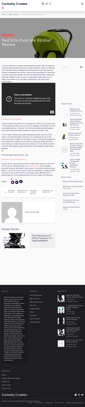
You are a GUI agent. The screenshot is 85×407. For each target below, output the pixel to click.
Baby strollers (8, 35)
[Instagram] (50, 3)
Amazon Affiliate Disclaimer (11, 378)
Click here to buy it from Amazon (14, 159)
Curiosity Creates (14, 4)
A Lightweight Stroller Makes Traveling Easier (74, 307)
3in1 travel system (36, 295)
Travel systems (35, 319)
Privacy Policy (6, 385)
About (4, 375)
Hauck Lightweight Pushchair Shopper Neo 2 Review (73, 329)
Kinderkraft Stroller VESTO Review (73, 318)
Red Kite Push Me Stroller (11, 119)
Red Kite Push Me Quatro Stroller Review (74, 296)
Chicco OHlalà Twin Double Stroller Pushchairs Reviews (75, 163)
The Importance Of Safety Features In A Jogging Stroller (42, 238)
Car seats (33, 305)
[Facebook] (43, 3)
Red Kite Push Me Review (33, 192)
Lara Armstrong (9, 49)
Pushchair (33, 315)
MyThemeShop (35, 401)
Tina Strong (9, 245)
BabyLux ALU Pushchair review (76, 110)
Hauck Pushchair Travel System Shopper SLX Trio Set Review (76, 122)
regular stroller (33, 166)
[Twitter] (46, 3)
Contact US (6, 381)
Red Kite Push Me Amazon (23, 191)
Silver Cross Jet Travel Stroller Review (74, 341)
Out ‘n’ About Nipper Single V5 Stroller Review (13, 240)
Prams (32, 312)
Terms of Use (6, 388)
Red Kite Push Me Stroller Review (74, 134)
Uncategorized (35, 322)
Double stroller (35, 309)
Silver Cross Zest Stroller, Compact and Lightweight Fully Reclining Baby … (76, 147)
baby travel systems (36, 302)
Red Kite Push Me (11, 191)
